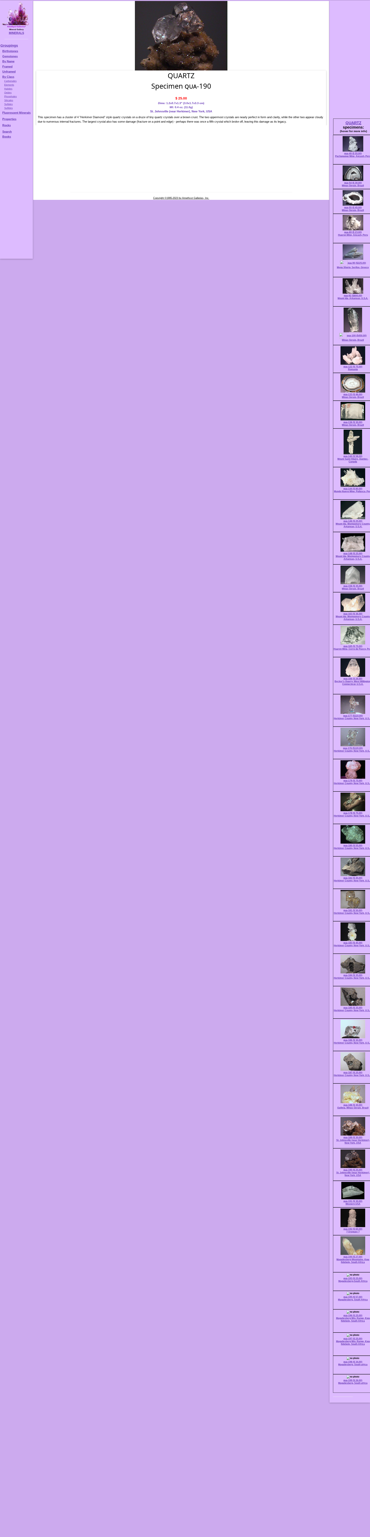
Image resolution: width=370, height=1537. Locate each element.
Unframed (9, 71)
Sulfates (8, 104)
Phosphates (10, 96)
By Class (8, 76)
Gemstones (10, 56)
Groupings (9, 46)
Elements (9, 85)
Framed (7, 66)
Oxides (8, 92)
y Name (9, 61)
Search (7, 131)
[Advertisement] (15, 200)
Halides (8, 88)
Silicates (8, 100)
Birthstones (10, 51)
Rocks (6, 125)
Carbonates (10, 81)
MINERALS (16, 33)
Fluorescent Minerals (16, 112)
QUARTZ (353, 123)
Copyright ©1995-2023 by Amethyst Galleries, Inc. (181, 198)
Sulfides (8, 108)
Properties (9, 119)
